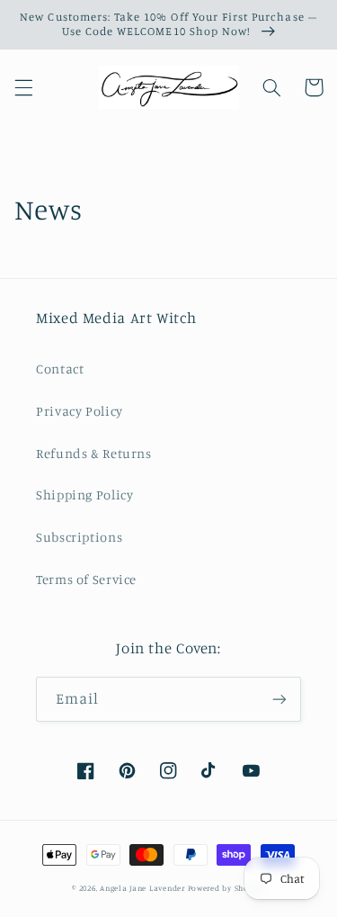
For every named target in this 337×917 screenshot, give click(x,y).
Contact (60, 368)
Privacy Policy (79, 410)
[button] (23, 87)
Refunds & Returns (94, 453)
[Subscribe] (279, 699)
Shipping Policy (84, 494)
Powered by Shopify (226, 888)
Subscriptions (79, 536)
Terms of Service (86, 579)
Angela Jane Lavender (142, 888)
